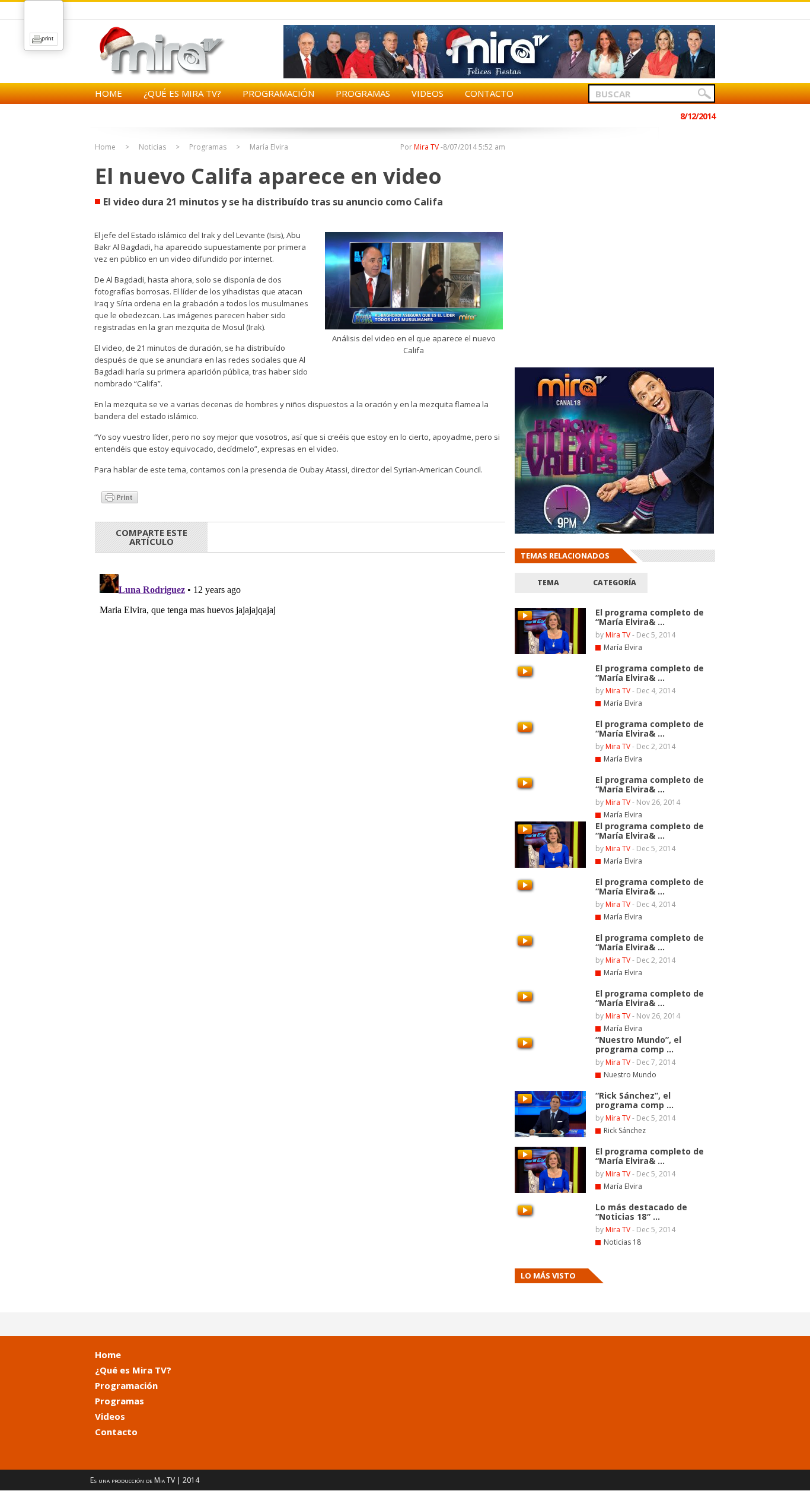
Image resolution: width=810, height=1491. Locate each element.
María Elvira (269, 147)
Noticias (152, 147)
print (47, 38)
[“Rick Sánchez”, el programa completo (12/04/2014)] (550, 1135)
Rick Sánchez (625, 1130)
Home (108, 93)
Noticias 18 (622, 1242)
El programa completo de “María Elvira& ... (649, 728)
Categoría (614, 583)
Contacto (489, 93)
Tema (548, 583)
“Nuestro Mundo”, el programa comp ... (638, 1044)
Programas (363, 93)
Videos (428, 93)
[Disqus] (300, 717)
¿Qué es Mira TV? (182, 93)
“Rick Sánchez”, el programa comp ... (634, 1100)
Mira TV (426, 147)
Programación (278, 93)
